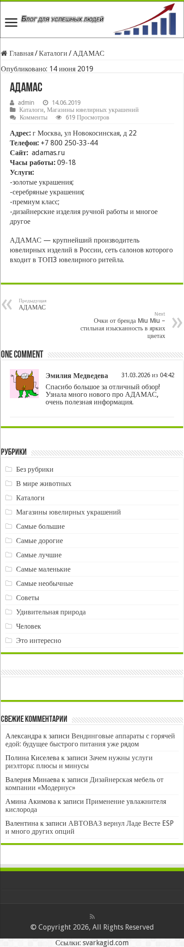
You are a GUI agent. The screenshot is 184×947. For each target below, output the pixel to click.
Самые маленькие (43, 569)
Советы (27, 597)
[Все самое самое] (92, 19)
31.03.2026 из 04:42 (147, 375)
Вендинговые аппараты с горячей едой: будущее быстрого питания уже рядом (90, 740)
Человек (28, 626)
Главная (20, 53)
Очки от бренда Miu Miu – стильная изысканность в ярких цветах (122, 325)
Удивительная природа (51, 612)
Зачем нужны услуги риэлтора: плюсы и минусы (79, 761)
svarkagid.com (106, 943)
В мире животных (43, 483)
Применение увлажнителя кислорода (85, 805)
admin (26, 102)
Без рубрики (35, 469)
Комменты (33, 117)
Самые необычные (44, 583)
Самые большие (40, 526)
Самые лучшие (39, 555)
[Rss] (92, 916)
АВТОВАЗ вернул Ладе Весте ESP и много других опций (89, 827)
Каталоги (53, 53)
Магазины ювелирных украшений (93, 109)
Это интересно (38, 640)
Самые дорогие (39, 540)
